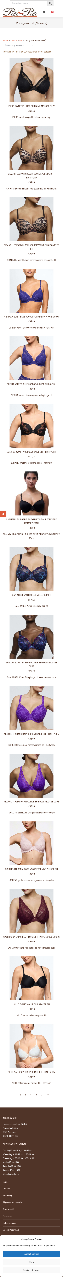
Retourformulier (9, 1223)
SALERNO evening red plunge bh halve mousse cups (31, 936)
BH (20, 40)
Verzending (7, 1195)
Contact (6, 1188)
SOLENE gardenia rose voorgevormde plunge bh (31, 869)
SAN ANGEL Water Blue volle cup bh (31, 595)
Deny (31, 1262)
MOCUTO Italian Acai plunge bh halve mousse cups (31, 801)
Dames (14, 40)
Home (5, 40)
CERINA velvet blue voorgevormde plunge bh (31, 384)
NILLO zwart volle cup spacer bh (31, 1004)
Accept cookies (31, 1254)
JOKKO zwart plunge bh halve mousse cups (31, 106)
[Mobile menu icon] (58, 12)
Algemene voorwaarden (13, 1202)
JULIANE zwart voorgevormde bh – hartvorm (31, 451)
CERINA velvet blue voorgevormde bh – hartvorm (31, 316)
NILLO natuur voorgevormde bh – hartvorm (31, 1072)
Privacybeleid (8, 1209)
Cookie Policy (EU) (11, 1230)
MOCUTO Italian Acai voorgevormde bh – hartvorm (31, 734)
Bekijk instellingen (31, 1270)
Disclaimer (7, 1216)
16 (47, 1094)
